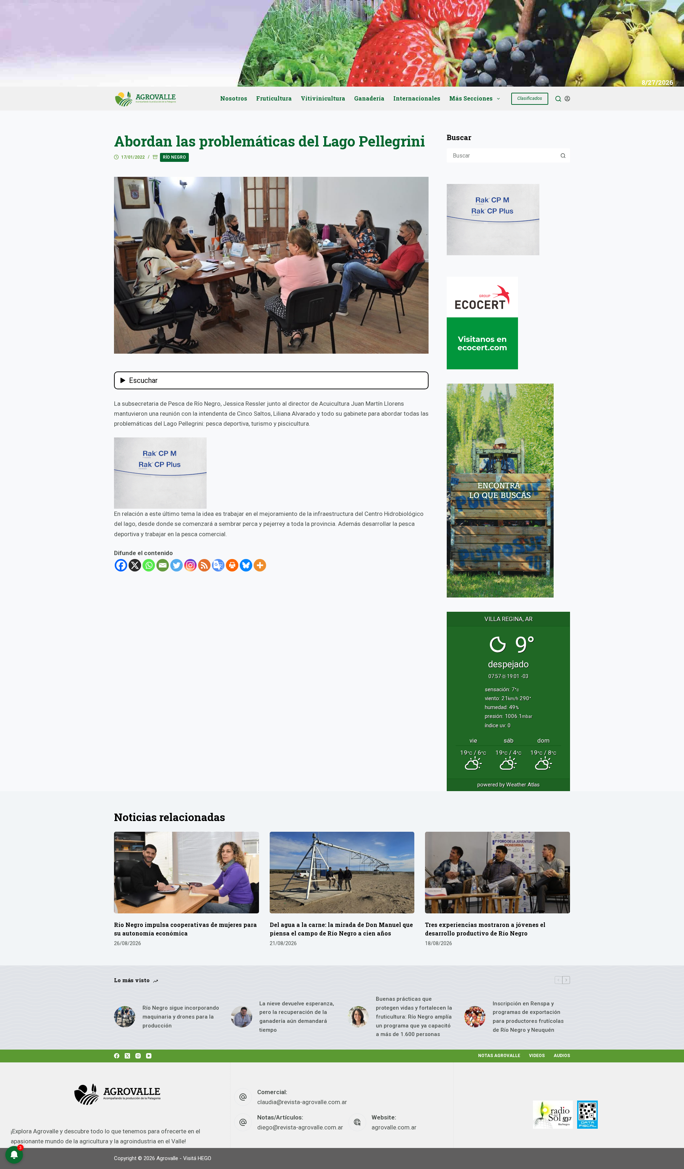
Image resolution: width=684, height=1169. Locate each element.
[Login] (567, 98)
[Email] (162, 565)
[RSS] (204, 565)
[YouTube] (148, 1055)
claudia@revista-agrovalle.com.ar (302, 1102)
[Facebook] (121, 565)
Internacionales (416, 98)
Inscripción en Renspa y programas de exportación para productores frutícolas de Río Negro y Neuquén (528, 1016)
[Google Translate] (218, 565)
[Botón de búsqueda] (562, 155)
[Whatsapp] (148, 565)
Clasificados (529, 98)
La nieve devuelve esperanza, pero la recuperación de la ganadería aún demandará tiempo (296, 1016)
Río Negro (174, 157)
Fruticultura (274, 98)
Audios (562, 1055)
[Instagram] (190, 565)
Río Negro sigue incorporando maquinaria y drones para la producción (180, 1017)
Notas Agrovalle (499, 1055)
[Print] (232, 565)
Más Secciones (471, 98)
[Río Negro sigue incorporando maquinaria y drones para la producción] (124, 1016)
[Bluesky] (246, 565)
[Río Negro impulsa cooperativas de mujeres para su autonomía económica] (186, 872)
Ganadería (369, 98)
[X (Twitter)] (127, 1055)
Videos (537, 1055)
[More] (260, 565)
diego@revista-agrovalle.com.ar (300, 1127)
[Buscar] (558, 99)
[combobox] (501, 155)
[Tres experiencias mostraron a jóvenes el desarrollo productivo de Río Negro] (497, 872)
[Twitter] (176, 565)
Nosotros (233, 98)
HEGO (204, 1158)
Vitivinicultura (323, 98)
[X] (135, 565)
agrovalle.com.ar (394, 1127)
